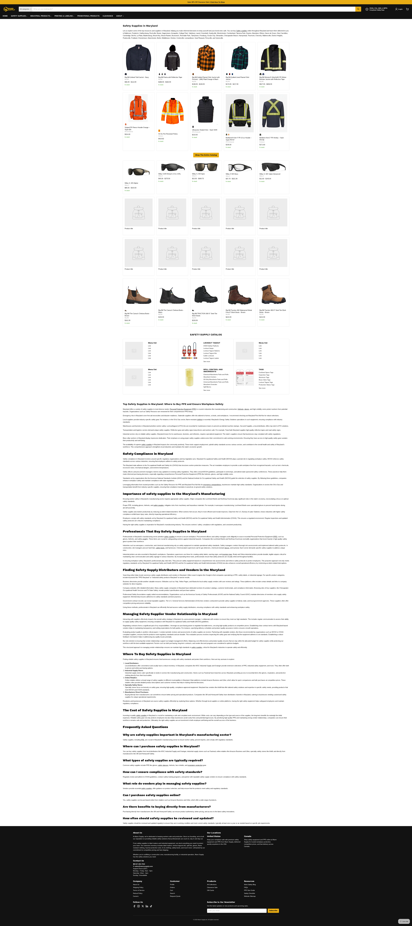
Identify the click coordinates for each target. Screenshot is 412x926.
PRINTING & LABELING (64, 16)
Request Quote (175, 896)
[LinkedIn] (147, 906)
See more (206, 361)
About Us (136, 884)
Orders (172, 887)
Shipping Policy (138, 887)
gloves (246, 409)
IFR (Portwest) (129, 131)
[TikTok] (151, 906)
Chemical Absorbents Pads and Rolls (215, 374)
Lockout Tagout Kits (210, 353)
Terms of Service (138, 890)
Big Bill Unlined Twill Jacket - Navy (137, 77)
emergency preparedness (212, 485)
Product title (129, 228)
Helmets (241, 409)
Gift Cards (210, 890)
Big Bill (127, 79)
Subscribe (273, 910)
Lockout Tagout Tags (266, 382)
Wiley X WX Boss (232, 174)
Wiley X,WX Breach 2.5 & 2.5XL (169, 174)
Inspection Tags (264, 375)
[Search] (358, 9)
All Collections (212, 884)
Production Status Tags (266, 385)
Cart (171, 890)
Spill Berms (207, 387)
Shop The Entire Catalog (206, 155)
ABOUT (119, 16)
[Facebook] (134, 906)
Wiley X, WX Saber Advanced (269, 174)
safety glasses (163, 765)
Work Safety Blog (250, 884)
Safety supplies (241, 31)
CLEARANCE (108, 16)
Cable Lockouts (208, 356)
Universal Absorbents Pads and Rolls (215, 382)
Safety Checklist (249, 893)
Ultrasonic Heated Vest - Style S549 (204, 130)
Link (149, 346)
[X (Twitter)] (142, 906)
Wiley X (127, 185)
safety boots (160, 548)
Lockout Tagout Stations (211, 351)
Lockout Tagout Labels (211, 358)
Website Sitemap (250, 896)
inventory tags (227, 554)
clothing (199, 419)
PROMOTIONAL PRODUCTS (88, 16)
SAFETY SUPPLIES (18, 16)
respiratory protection (195, 765)
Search (172, 893)
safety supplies (146, 444)
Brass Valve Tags (264, 380)
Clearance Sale (212, 887)
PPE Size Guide (249, 890)
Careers (136, 896)
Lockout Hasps (208, 348)
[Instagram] (138, 906)
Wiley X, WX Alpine (131, 183)
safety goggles (159, 505)
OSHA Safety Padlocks (211, 346)
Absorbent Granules (210, 384)
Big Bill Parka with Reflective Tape (170, 77)
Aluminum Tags (264, 377)
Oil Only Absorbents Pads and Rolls (215, 379)
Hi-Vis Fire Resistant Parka (167, 134)
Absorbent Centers (209, 377)
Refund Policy (137, 893)
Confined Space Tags (266, 372)
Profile (172, 884)
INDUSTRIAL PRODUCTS (40, 16)
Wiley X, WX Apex (198, 174)
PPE (194, 409)
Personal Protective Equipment (180, 409)
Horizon (160, 136)
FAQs (246, 887)
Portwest (261, 142)
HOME (5, 16)
